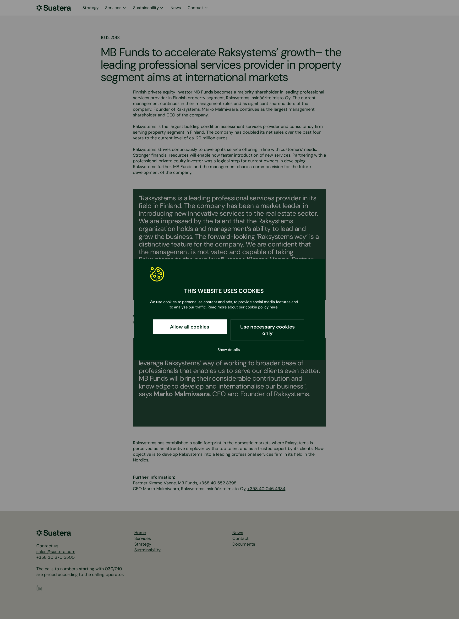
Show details (229, 349)
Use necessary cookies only (267, 330)
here (274, 307)
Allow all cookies (189, 327)
